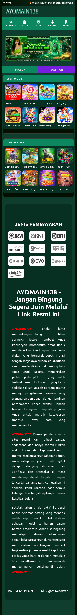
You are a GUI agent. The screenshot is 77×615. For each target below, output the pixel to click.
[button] (11, 48)
